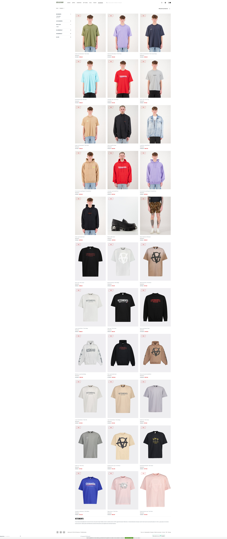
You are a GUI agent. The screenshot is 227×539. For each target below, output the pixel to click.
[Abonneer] (20, 536)
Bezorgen (152, 532)
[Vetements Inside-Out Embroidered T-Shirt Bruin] (90, 124)
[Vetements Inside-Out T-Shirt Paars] (155, 399)
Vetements (58, 17)
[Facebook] (57, 532)
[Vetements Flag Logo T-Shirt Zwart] (123, 307)
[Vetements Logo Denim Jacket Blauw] (155, 124)
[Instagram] (60, 532)
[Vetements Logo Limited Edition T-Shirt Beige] (90, 307)
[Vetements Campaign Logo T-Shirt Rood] (123, 78)
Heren (57, 26)
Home (57, 8)
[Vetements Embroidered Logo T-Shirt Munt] (90, 78)
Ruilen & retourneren (158, 532)
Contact (163, 532)
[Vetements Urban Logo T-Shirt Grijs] (155, 78)
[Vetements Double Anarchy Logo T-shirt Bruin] (123, 444)
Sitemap (169, 532)
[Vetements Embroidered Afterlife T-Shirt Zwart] (155, 444)
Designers (61, 8)
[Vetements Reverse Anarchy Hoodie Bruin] (155, 353)
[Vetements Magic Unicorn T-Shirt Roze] (123, 490)
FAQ (166, 532)
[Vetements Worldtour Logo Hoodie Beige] (90, 353)
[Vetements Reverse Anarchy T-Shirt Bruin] (155, 261)
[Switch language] (165, 2)
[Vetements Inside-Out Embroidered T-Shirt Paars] (123, 33)
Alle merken (58, 16)
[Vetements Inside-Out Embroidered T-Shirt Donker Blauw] (155, 33)
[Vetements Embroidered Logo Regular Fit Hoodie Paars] (155, 170)
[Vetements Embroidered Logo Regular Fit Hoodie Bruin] (90, 170)
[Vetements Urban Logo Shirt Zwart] (123, 124)
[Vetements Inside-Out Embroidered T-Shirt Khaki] (90, 33)
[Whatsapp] (64, 532)
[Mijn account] (161, 2)
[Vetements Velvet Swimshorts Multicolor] (155, 216)
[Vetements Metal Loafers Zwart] (123, 216)
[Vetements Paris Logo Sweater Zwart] (155, 307)
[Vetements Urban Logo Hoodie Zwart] (90, 216)
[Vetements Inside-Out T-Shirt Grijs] (90, 444)
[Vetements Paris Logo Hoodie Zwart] (123, 353)
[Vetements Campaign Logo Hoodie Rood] (123, 170)
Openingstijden (147, 532)
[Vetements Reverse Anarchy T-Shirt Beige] (123, 261)
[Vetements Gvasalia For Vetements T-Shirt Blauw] (90, 490)
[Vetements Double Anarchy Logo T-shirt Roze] (155, 490)
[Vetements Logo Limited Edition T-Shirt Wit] (90, 399)
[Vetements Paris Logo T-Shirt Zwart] (90, 261)
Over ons (142, 532)
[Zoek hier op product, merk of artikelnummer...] (106, 2)
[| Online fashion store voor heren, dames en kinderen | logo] (60, 3)
